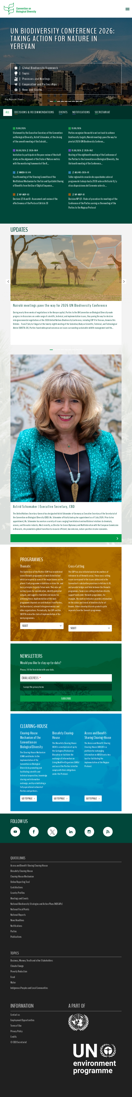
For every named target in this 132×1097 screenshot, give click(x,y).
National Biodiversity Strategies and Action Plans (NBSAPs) (36, 904)
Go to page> (28, 798)
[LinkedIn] (75, 832)
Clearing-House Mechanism (22, 876)
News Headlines (17, 920)
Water (13, 982)
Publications (16, 937)
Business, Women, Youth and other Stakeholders (31, 960)
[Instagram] (94, 832)
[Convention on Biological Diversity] (20, 9)
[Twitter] (56, 832)
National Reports (18, 915)
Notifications (16, 926)
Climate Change (17, 966)
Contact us (15, 1015)
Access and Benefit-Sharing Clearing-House (29, 865)
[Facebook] (38, 832)
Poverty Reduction (18, 971)
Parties (13, 931)
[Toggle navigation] (127, 9)
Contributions (16, 887)
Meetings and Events (19, 898)
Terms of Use (16, 1026)
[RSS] (112, 832)
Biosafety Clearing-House (21, 871)
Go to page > (61, 798)
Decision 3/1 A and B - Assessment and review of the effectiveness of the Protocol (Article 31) (35, 201)
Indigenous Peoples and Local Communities (29, 988)
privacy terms (38, 687)
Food (12, 977)
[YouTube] (19, 832)
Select (25, 626)
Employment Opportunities (22, 1020)
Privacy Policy (16, 1031)
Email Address (30, 678)
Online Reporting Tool (20, 882)
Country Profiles (17, 893)
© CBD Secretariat (18, 1042)
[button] (8, 281)
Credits (13, 1037)
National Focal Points (19, 909)
